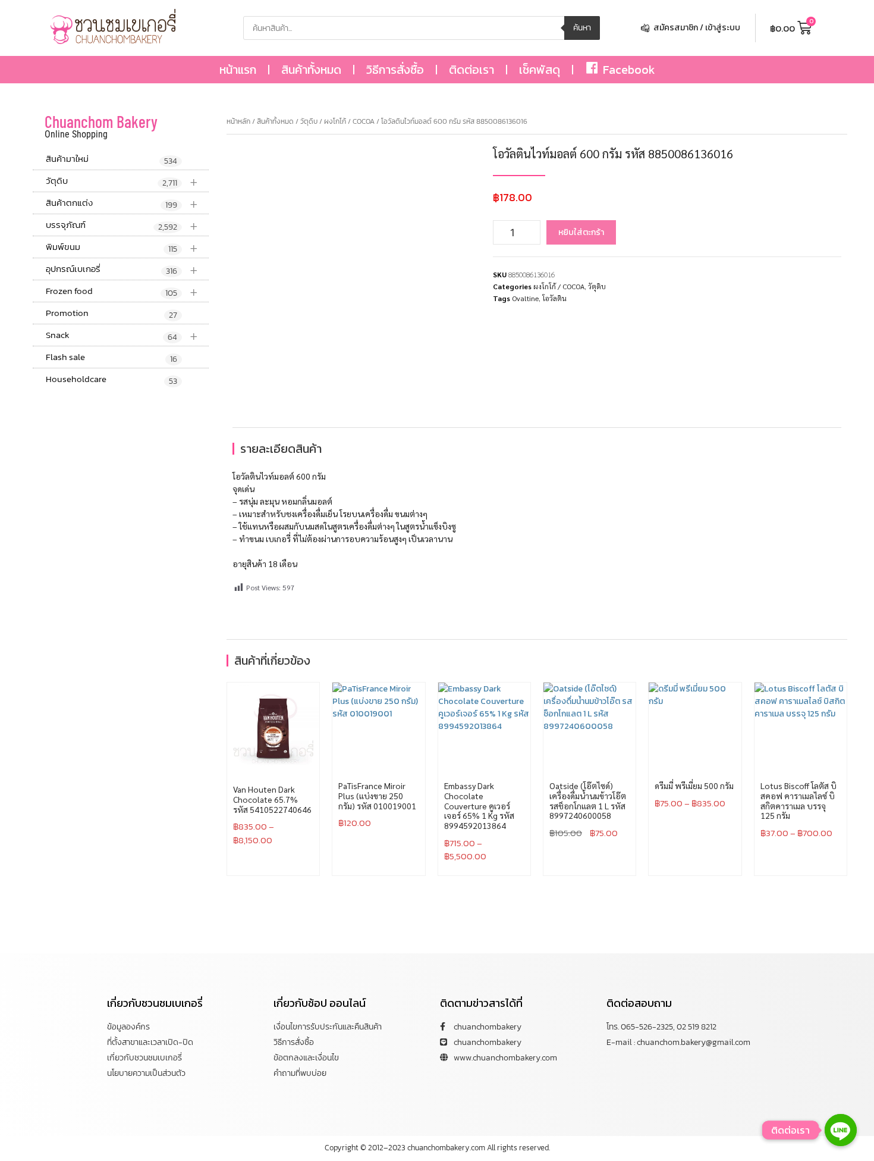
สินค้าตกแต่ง (122, 203)
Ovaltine (525, 298)
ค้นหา (582, 27)
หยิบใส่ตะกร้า (581, 232)
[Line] (841, 1130)
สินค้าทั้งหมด (311, 70)
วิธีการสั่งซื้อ (395, 70)
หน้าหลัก (238, 121)
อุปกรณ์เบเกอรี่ (122, 269)
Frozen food (122, 291)
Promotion (111, 313)
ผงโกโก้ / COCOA (349, 121)
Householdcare (111, 379)
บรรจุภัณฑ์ (122, 225)
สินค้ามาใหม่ (111, 159)
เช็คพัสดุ (539, 70)
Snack (122, 335)
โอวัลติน (554, 298)
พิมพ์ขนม (122, 247)
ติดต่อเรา (471, 70)
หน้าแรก (237, 70)
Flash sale (111, 357)
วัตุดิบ (122, 181)
